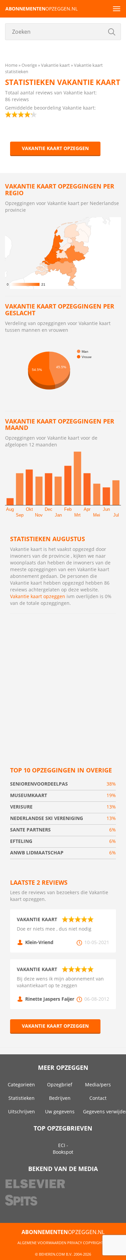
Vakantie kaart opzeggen (55, 148)
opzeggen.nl (41, 8)
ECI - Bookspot (63, 1148)
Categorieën (21, 1084)
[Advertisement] (63, 683)
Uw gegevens (60, 1111)
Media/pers (98, 1084)
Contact (98, 1098)
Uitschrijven (21, 1111)
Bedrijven (60, 1098)
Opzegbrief (59, 1084)
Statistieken (21, 1098)
